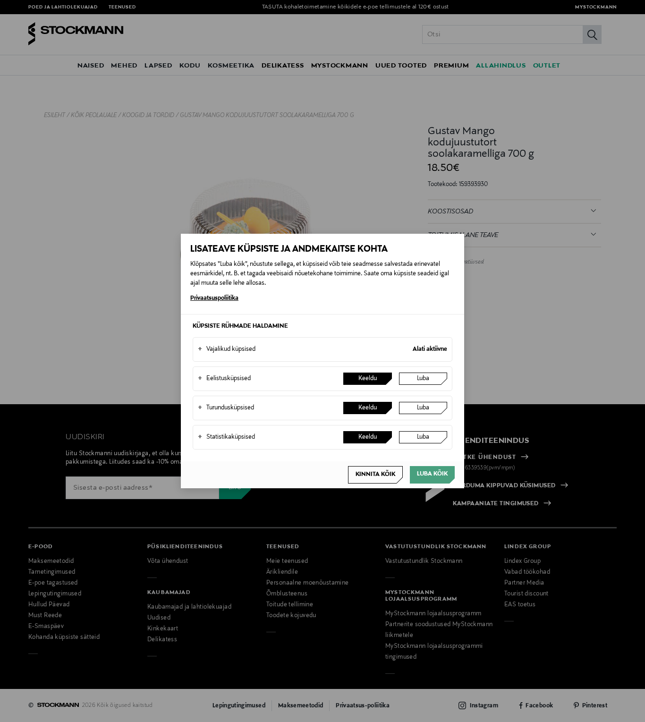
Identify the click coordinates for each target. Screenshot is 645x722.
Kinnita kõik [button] (375, 474)
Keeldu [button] (367, 378)
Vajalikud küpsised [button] (226, 349)
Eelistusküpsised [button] (224, 378)
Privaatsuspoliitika (214, 298)
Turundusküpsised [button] (226, 408)
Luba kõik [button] (432, 474)
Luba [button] (423, 378)
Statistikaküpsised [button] (226, 437)
